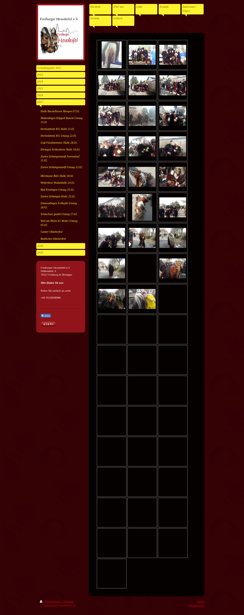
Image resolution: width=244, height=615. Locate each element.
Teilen (47, 315)
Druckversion (52, 601)
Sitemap (68, 601)
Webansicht (196, 605)
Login (200, 601)
